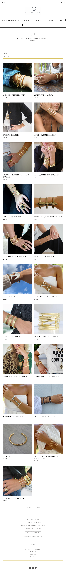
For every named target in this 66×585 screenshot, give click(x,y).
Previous (28, 507)
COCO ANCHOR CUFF (10, 297)
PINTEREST (33, 556)
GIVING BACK (33, 547)
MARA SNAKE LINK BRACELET (14, 95)
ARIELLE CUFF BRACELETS (43, 95)
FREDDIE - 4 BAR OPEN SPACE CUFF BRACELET (16, 176)
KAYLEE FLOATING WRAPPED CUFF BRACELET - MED (46, 457)
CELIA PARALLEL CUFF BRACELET (46, 257)
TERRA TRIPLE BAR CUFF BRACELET (16, 376)
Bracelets (39, 20)
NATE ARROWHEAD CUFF (12, 217)
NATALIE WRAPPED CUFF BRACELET (47, 337)
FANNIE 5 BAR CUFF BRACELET (45, 135)
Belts (19, 25)
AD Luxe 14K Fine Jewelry (10, 20)
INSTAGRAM (33, 554)
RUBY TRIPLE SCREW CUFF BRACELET (17, 257)
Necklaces (27, 20)
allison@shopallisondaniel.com (33, 531)
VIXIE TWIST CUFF (10, 456)
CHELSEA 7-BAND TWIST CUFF (45, 416)
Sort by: (5, 53)
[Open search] (7, 2)
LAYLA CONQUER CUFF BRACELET (46, 175)
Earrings (51, 20)
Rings (60, 20)
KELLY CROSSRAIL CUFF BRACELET (46, 297)
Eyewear (27, 25)
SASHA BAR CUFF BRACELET (13, 416)
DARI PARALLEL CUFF (11, 135)
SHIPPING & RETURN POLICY (33, 549)
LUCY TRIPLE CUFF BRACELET (14, 498)
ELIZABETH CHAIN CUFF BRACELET (47, 376)
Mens (35, 25)
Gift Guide (44, 25)
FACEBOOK (33, 552)
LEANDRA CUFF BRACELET (13, 337)
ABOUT (33, 544)
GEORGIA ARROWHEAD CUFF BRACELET (48, 217)
